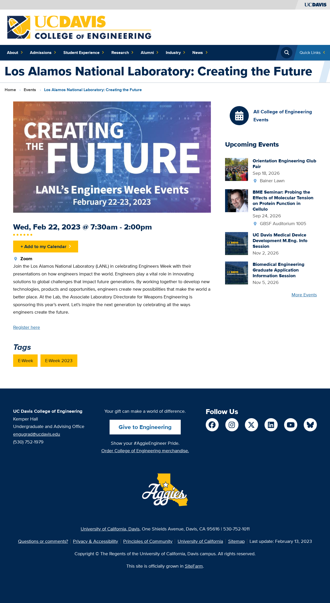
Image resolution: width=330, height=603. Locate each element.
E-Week (25, 360)
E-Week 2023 (58, 360)
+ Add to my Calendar (43, 246)
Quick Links (310, 52)
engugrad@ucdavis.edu (36, 434)
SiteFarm (194, 565)
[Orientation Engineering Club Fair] (236, 168)
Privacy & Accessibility (95, 541)
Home (10, 90)
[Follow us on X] (251, 424)
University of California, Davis (110, 528)
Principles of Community (147, 541)
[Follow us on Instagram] (231, 424)
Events (30, 90)
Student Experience (81, 52)
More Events (304, 294)
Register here (26, 327)
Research (120, 52)
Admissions (41, 52)
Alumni (147, 52)
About (12, 52)
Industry (173, 52)
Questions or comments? (43, 541)
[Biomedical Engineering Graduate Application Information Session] (236, 272)
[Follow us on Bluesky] (310, 424)
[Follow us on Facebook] (212, 424)
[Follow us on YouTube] (290, 424)
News (197, 52)
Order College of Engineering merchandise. (145, 450)
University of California (200, 541)
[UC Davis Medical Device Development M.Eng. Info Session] (236, 243)
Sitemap (236, 541)
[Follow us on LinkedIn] (271, 424)
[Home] (79, 26)
